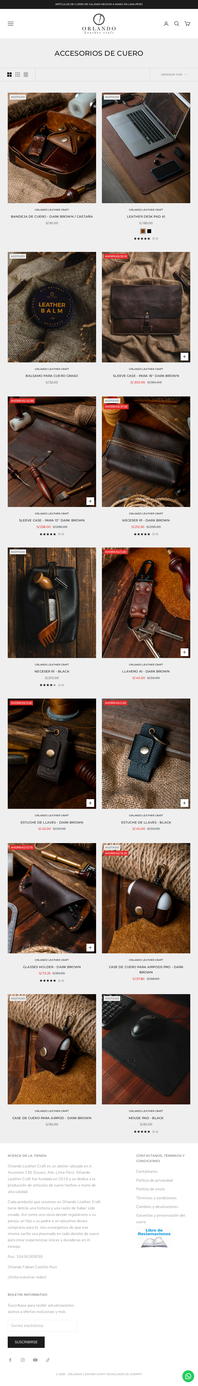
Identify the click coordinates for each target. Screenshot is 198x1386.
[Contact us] (188, 1376)
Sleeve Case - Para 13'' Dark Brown (52, 520)
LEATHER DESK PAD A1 (146, 216)
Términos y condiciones (156, 1198)
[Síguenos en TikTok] (47, 1360)
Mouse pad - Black (146, 1118)
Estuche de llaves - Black (146, 822)
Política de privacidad (154, 1180)
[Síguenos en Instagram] (22, 1360)
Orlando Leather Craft (52, 209)
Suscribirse (26, 1342)
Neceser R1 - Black (52, 671)
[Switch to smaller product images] (17, 74)
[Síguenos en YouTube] (35, 1360)
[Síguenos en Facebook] (10, 1360)
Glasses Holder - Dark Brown (52, 967)
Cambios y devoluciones (157, 1206)
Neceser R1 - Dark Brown (146, 520)
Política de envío (150, 1189)
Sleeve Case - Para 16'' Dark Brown (146, 376)
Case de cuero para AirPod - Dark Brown (52, 1118)
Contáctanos (147, 1171)
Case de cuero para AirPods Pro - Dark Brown (146, 969)
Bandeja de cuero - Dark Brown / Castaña (52, 216)
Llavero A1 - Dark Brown (146, 671)
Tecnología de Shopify (124, 1374)
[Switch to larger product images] (9, 74)
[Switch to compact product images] (26, 74)
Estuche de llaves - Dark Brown (52, 822)
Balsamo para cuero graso (52, 376)
